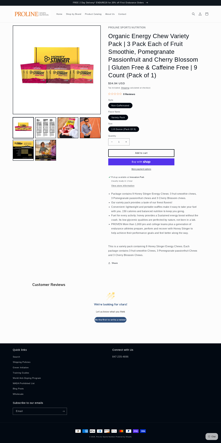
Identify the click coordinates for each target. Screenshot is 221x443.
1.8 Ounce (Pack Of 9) (123, 129)
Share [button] (115, 263)
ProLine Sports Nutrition (105, 437)
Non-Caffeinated (120, 105)
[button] (193, 14)
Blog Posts (18, 388)
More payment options (141, 169)
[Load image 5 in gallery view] (23, 150)
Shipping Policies (21, 362)
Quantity (112, 136)
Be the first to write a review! (110, 319)
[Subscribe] (63, 411)
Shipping (125, 88)
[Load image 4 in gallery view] (90, 127)
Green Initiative (21, 367)
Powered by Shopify (124, 437)
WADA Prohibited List (24, 383)
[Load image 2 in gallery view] (45, 127)
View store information (122, 185)
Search (16, 357)
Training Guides (21, 373)
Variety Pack (118, 117)
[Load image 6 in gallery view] (45, 150)
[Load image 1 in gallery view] (23, 127)
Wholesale (18, 394)
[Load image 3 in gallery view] (68, 127)
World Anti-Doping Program (27, 378)
